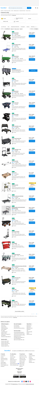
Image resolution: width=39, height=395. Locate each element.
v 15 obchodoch (31, 127)
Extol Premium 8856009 (15, 231)
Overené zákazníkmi (32, 355)
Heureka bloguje (3, 362)
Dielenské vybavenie (16, 10)
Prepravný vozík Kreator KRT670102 (17, 196)
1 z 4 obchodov (31, 186)
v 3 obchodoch (31, 80)
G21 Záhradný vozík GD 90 (16, 254)
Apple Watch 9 (29, 326)
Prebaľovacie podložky (4, 328)
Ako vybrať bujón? (16, 325)
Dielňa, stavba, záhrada (7, 10)
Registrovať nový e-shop (23, 357)
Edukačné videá (22, 365)
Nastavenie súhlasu (13, 361)
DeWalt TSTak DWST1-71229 (16, 126)
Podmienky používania (4, 358)
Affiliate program (22, 363)
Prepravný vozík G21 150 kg (16, 44)
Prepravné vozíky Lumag (4, 342)
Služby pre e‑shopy (22, 358)
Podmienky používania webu (29, 384)
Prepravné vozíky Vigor (4, 344)
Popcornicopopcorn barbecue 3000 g (19, 334)
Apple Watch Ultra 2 (29, 328)
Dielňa (12, 10)
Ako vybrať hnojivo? (17, 326)
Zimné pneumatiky (29, 331)
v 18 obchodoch (31, 33)
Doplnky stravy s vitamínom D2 (5, 334)
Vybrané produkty (17, 330)
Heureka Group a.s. (15, 384)
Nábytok (28, 333)
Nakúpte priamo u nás (13, 359)
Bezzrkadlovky (3, 335)
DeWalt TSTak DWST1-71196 (16, 149)
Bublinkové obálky (4, 333)
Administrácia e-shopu (23, 355)
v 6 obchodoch (31, 138)
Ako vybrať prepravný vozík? (16, 69)
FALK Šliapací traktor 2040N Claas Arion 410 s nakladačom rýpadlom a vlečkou (19, 337)
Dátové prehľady (22, 362)
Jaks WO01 (13, 219)
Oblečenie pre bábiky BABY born (6, 336)
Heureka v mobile (12, 357)
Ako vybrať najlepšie (17, 324)
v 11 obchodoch (31, 57)
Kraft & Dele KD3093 (15, 185)
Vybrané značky (4, 339)
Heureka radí (12, 358)
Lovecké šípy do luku (4, 331)
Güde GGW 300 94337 (15, 91)
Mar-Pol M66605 (14, 243)
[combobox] (18, 8)
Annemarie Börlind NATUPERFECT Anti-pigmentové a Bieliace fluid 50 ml (19, 332)
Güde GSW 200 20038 (15, 114)
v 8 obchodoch (31, 232)
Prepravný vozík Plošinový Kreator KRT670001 (19, 266)
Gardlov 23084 (14, 289)
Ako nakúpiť (12, 355)
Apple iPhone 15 (29, 325)
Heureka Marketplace (23, 359)
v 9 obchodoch (31, 115)
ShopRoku (30, 357)
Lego (27, 330)
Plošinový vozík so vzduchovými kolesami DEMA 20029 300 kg (18, 208)
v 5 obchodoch (31, 162)
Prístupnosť (2, 366)
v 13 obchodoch (31, 45)
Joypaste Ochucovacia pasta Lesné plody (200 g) (19, 333)
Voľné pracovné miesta (4, 359)
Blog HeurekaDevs (3, 363)
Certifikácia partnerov (32, 359)
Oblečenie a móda (29, 334)
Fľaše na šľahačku (3, 329)
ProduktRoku (31, 358)
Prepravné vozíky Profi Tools (5, 343)
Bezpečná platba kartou (13, 363)
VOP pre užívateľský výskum (14, 365)
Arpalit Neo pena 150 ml (17, 336)
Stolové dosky (3, 325)
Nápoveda (21, 366)
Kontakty (2, 357)
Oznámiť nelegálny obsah (4, 365)
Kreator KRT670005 (15, 161)
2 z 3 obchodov (31, 291)
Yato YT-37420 (14, 172)
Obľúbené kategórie (5, 324)
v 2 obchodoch (31, 220)
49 (36, 314)
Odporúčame (29, 324)
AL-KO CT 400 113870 (15, 102)
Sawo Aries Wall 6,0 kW (17, 338)
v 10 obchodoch (31, 103)
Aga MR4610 (14, 79)
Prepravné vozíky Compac (5, 341)
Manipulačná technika (22, 10)
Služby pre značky (22, 361)
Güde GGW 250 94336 (15, 32)
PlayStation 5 (29, 329)
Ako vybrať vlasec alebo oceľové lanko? (19, 328)
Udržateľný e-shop (31, 362)
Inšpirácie (30, 361)
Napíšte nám (19, 369)
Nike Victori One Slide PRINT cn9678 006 (19, 339)
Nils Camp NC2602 (15, 301)
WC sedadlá (3, 330)
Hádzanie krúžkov (3, 326)
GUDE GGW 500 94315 (15, 56)
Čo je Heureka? (3, 355)
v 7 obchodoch (31, 278)
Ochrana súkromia (12, 362)
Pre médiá (2, 361)
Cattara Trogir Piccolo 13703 (16, 138)
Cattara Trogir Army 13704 (16, 277)
